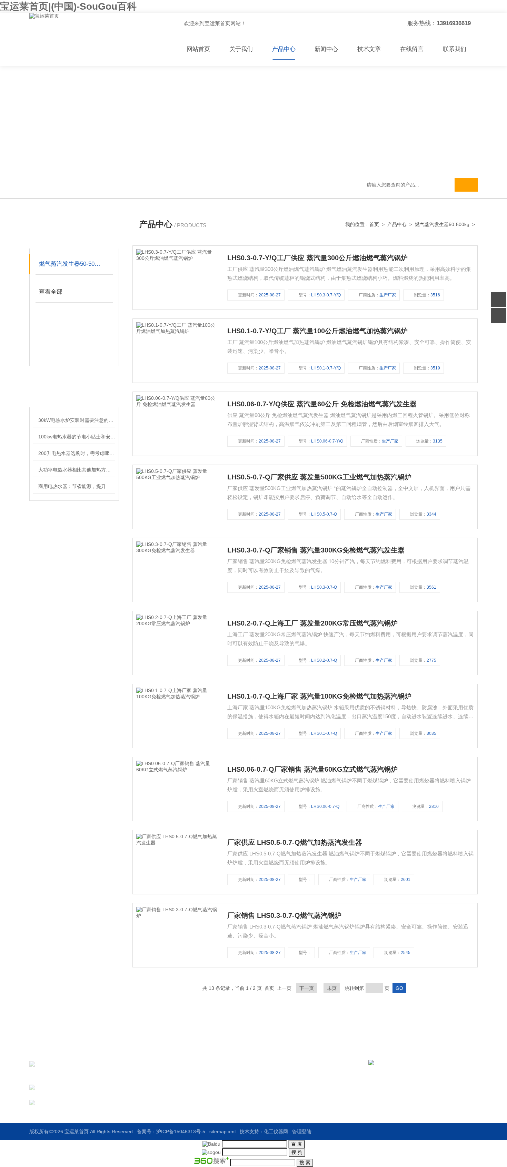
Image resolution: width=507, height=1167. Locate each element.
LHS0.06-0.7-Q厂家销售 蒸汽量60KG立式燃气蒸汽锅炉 (312, 769)
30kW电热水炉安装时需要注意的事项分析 (76, 420)
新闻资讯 (271, 1077)
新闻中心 (326, 49)
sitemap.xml (222, 1131)
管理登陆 (301, 1131)
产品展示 (213, 1077)
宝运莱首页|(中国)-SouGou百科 (68, 6)
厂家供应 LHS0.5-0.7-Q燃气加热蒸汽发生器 (294, 842)
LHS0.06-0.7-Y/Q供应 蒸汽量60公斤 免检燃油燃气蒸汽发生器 (322, 404)
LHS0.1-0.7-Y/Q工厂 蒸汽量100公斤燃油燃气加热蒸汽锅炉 (317, 331)
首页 (374, 224)
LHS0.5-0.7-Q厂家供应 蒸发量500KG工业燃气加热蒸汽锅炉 (319, 477)
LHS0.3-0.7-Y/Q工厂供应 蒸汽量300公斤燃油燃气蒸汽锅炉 (317, 258)
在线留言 (412, 49)
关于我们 (241, 49)
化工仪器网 (276, 1131)
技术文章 (369, 49)
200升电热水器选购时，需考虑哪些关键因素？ (76, 453)
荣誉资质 (271, 1089)
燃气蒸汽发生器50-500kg (71, 264)
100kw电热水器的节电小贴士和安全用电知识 (76, 436)
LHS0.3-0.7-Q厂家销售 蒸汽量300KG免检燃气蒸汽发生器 (316, 550)
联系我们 (454, 49)
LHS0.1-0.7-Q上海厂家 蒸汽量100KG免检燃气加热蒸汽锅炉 (319, 696)
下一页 (306, 988)
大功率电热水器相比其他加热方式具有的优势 (76, 470)
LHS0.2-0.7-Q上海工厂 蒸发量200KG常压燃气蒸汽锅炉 (312, 623)
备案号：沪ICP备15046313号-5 (171, 1131)
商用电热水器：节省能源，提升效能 (76, 486)
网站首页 (198, 49)
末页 (332, 988)
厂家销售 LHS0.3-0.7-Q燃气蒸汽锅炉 (284, 915)
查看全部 (50, 291)
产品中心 (284, 49)
